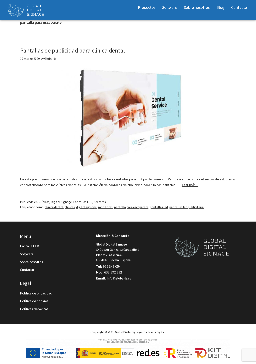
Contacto (27, 269)
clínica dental (54, 207)
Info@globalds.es (119, 278)
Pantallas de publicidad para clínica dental (72, 50)
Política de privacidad (36, 293)
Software (26, 254)
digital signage (86, 207)
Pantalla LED (29, 246)
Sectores (100, 202)
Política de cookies (34, 301)
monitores (105, 207)
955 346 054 (112, 266)
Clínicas (44, 202)
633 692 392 (113, 272)
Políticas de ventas (34, 309)
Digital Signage (61, 202)
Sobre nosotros (31, 262)
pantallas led (159, 207)
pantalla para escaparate (131, 207)
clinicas (70, 207)
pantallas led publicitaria (186, 207)
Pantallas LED (82, 202)
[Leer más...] (190, 185)
